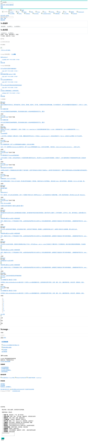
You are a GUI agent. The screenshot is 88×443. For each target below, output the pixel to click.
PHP (32, 12)
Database (28, 13)
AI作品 (7, 4)
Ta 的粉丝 (11, 33)
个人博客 (13, 54)
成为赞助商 (4, 351)
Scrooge (2, 117)
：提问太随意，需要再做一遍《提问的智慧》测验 (18, 422)
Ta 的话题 (17, 26)
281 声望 (3, 314)
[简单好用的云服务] (6, 347)
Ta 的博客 (4, 59)
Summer (3, 391)
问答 (3, 71)
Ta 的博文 (10, 26)
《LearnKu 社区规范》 (6, 370)
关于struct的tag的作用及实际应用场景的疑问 (11, 85)
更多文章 (3, 62)
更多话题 (3, 96)
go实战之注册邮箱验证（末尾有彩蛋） (10, 90)
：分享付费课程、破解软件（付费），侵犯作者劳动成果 (20, 430)
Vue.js (38, 12)
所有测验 (3, 385)
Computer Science (46, 13)
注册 (2, 7)
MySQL (52, 12)
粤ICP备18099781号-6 (5, 389)
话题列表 (11, 4)
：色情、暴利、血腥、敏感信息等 (14, 417)
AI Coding (66, 13)
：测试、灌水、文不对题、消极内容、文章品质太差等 (20, 416)
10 (3, 310)
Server (20, 13)
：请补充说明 (9, 431)
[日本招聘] (4, 349)
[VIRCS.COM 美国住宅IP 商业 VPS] (10, 345)
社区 (2, 4)
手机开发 (57, 13)
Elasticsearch (81, 12)
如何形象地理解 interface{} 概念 (8, 74)
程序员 (72, 12)
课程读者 (7, 41)
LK (65, 12)
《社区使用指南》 (5, 367)
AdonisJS (75, 13)
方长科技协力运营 (16, 391)
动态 (4, 4)
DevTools (36, 13)
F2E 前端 (12, 13)
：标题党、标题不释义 (11, 428)
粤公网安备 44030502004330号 (18, 389)
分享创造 (4, 93)
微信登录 (3, 20)
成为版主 (3, 383)
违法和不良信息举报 (29, 389)
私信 (5, 337)
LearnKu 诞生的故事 (5, 361)
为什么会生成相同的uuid (6, 79)
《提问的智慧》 (4, 371)
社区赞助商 (5, 341)
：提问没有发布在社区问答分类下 (14, 424)
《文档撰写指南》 (5, 368)
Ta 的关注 (4, 33)
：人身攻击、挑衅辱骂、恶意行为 (15, 419)
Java (45, 12)
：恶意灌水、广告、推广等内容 (13, 414)
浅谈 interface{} (4, 57)
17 (1, 72)
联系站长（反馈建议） (6, 386)
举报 (3, 438)
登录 (2, 6)
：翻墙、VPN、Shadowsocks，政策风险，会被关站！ (19, 421)
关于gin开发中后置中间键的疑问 (8, 68)
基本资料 (3, 26)
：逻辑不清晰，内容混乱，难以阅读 (16, 427)
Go (18, 12)
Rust (59, 12)
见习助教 (3, 41)
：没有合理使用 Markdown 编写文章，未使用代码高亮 (19, 425)
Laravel (12, 12)
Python (25, 12)
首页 (23, 10)
